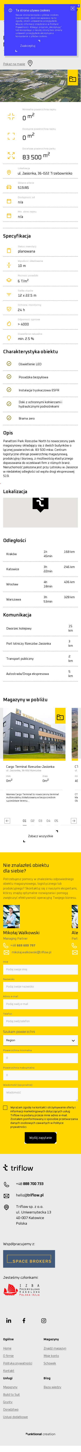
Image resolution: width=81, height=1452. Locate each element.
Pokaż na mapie (14, 64)
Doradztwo (10, 1409)
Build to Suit (11, 1394)
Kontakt (8, 1370)
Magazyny (10, 1387)
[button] (25, 821)
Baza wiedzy (52, 1387)
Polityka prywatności (17, 1363)
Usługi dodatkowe (15, 1417)
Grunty (7, 1402)
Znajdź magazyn (55, 1348)
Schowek (50, 1363)
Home (7, 1348)
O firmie (8, 1355)
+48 (59, 945)
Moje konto (51, 1355)
